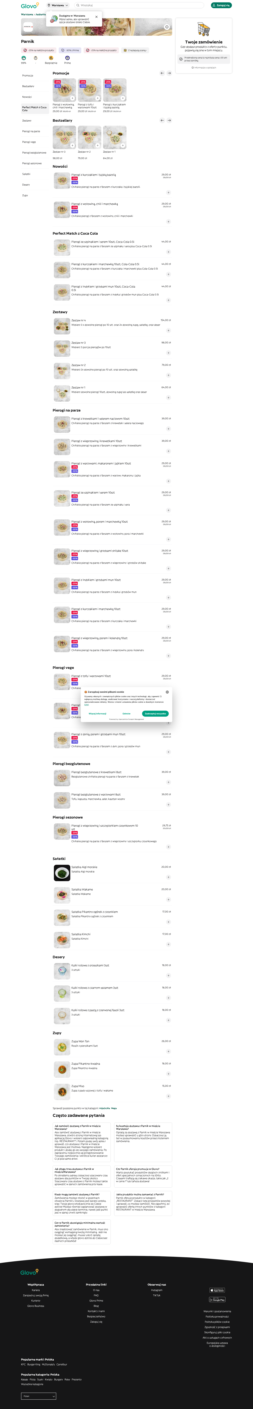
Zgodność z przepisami (217, 1327)
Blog (96, 1305)
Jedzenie (40, 14)
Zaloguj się (96, 1321)
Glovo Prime (96, 1300)
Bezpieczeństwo (96, 1316)
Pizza (32, 1379)
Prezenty (77, 1379)
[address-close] (96, 17)
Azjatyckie (104, 1108)
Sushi (40, 1379)
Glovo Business (35, 1305)
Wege (114, 1108)
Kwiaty (48, 1379)
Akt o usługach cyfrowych (217, 1337)
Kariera (36, 1290)
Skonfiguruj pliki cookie (217, 1332)
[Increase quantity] (72, 98)
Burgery (58, 1379)
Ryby (67, 1379)
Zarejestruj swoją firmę (36, 1295)
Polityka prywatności (217, 1316)
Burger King (33, 1364)
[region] (112, 95)
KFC (23, 1364)
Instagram (156, 1290)
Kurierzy (35, 1300)
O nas (96, 1290)
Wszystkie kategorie (32, 1384)
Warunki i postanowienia (217, 1311)
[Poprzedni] (162, 73)
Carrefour (62, 1364)
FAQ (96, 1295)
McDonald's (48, 1364)
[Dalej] (169, 73)
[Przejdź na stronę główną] (30, 5)
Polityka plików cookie (217, 1321)
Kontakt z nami (96, 1311)
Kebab (24, 1379)
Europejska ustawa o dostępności (217, 1344)
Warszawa (27, 14)
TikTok (156, 1295)
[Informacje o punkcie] (167, 27)
